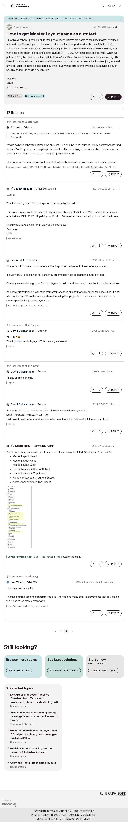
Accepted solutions (64, 670)
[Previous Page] (56, 631)
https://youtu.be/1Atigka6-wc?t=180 (27, 414)
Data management (34, 96)
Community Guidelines (82, 815)
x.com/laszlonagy (72, 556)
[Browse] (6, 6)
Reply (115, 97)
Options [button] (120, 19)
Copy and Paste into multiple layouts (33, 762)
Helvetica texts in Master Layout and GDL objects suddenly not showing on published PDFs (33, 734)
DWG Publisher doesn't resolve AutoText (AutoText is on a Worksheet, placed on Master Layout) (34, 698)
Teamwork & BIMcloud (21, 724)
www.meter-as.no (16, 87)
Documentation (18, 706)
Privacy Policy (40, 815)
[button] (93, 97)
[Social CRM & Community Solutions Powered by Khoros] (9, 803)
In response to (23, 122)
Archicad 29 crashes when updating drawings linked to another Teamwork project (34, 716)
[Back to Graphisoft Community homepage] (20, 5)
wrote (115, 149)
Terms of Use (59, 815)
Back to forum (19, 670)
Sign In (122, 6)
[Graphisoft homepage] (113, 794)
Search (103, 5)
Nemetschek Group (79, 818)
